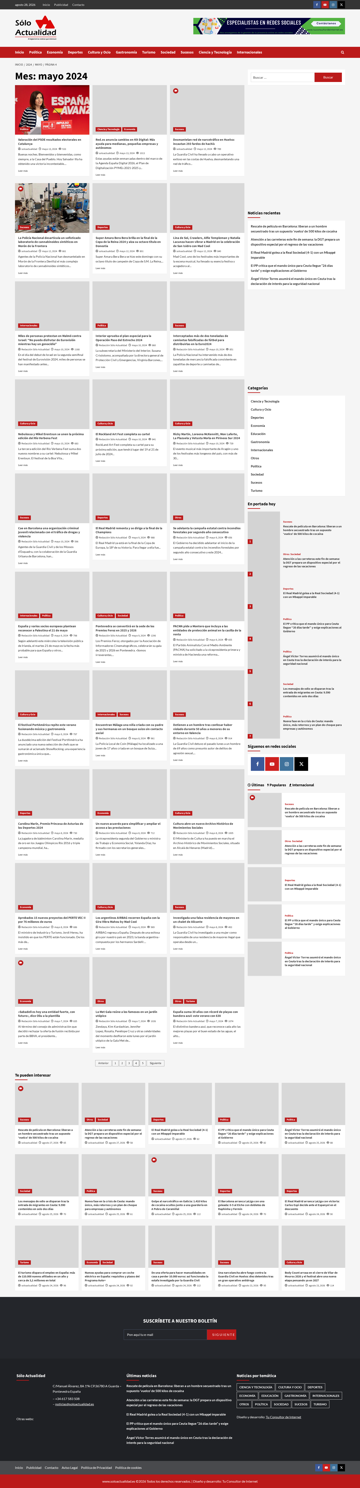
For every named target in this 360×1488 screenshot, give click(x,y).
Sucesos (187, 52)
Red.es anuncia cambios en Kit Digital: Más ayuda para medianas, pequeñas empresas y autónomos (127, 144)
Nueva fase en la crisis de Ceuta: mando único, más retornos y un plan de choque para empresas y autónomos (312, 725)
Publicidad (61, 4)
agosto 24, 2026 (250, 1214)
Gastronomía (126, 52)
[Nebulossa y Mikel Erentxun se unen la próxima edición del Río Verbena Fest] (52, 404)
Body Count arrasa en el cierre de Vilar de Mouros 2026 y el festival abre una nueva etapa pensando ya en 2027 (311, 1276)
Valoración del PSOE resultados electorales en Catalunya (49, 142)
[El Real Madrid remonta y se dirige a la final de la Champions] (129, 498)
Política (35, 52)
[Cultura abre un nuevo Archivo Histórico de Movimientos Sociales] (207, 794)
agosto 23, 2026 (250, 1285)
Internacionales (249, 52)
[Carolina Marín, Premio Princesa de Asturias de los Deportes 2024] (52, 794)
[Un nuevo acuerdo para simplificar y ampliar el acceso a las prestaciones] (129, 794)
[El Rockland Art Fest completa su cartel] (129, 404)
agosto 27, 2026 (50, 1143)
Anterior (103, 1063)
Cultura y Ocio (99, 52)
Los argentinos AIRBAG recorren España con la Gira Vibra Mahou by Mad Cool (128, 920)
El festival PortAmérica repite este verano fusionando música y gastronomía (47, 727)
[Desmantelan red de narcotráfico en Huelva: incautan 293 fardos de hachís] (207, 110)
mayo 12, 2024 (204, 149)
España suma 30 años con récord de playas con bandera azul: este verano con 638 (205, 1014)
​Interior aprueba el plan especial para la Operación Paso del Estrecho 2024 (123, 338)
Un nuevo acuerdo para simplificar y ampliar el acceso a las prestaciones (128, 826)
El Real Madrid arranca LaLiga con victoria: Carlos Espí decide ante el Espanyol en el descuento (312, 1205)
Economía (55, 52)
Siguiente (155, 1063)
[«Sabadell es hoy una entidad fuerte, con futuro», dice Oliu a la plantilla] (52, 982)
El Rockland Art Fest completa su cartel (123, 434)
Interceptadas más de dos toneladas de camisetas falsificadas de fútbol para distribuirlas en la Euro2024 (200, 340)
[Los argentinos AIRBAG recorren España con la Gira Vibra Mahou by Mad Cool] (129, 888)
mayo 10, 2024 (61, 349)
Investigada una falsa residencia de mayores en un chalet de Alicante (206, 920)
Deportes (75, 52)
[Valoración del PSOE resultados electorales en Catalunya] (52, 110)
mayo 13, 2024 (49, 149)
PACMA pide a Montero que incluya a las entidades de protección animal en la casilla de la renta (207, 630)
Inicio (46, 4)
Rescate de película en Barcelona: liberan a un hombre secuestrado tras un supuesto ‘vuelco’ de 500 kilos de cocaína (294, 228)
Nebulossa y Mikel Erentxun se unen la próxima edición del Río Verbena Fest (51, 436)
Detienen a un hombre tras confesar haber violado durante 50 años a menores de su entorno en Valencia (202, 729)
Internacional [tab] (302, 785)
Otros (178, 517)
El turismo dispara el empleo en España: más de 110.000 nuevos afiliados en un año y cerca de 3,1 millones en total (46, 1276)
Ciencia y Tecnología (215, 52)
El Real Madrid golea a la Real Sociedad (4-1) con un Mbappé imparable (293, 255)
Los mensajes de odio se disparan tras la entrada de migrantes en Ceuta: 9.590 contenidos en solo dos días (308, 692)
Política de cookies (128, 1467)
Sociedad (168, 52)
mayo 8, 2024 (139, 738)
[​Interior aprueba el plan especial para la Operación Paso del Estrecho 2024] (129, 306)
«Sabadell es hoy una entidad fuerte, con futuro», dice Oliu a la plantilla (46, 1014)
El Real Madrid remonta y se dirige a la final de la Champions (129, 530)
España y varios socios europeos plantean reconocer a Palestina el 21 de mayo (47, 628)
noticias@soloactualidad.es (74, 1404)
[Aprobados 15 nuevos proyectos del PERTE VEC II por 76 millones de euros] (52, 888)
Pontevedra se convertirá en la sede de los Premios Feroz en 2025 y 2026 (125, 628)
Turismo (148, 52)
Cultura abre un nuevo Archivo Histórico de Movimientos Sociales (203, 826)
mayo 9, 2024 (139, 537)
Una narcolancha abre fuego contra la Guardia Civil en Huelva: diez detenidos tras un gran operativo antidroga (245, 1276)
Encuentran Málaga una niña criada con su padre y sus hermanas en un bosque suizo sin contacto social (129, 729)
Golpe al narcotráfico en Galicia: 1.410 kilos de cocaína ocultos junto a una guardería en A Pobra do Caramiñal (179, 1205)
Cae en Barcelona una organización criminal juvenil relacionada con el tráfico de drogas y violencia (49, 532)
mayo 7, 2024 (61, 1021)
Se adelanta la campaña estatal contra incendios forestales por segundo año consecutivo (207, 530)
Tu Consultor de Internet (283, 1417)
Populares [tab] (277, 785)
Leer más (23, 170)
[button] (342, 52)
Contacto (78, 4)
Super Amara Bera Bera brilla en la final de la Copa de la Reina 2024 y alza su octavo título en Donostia (128, 242)
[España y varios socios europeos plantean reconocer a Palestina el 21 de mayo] (52, 596)
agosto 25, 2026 (250, 1143)
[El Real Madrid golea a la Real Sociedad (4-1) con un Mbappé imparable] (264, 592)
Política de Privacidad (96, 1467)
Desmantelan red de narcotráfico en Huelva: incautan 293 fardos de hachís (204, 142)
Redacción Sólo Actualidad (35, 349)
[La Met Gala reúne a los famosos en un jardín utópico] (129, 982)
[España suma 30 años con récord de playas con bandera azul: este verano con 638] (207, 982)
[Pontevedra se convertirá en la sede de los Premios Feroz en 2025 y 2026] (129, 596)
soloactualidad (29, 149)
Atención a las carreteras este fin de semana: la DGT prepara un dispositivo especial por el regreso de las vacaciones (295, 241)
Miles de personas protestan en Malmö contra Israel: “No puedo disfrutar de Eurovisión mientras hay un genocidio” (49, 340)
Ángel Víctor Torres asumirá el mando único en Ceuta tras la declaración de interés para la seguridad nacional (293, 281)
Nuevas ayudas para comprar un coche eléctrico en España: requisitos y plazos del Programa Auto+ (112, 1276)
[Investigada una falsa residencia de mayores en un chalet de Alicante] (207, 888)
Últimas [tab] (257, 785)
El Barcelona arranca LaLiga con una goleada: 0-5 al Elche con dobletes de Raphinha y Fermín (241, 1205)
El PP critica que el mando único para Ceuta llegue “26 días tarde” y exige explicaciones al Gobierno (292, 268)
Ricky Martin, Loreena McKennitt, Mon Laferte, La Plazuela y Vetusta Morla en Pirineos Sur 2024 (206, 436)
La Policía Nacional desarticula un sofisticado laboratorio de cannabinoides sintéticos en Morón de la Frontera (49, 242)
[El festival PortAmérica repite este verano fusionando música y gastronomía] (52, 695)
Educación (258, 434)
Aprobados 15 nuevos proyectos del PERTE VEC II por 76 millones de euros (52, 920)
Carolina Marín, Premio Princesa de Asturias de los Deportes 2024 (50, 826)
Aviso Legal (70, 1467)
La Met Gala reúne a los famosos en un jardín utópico (126, 1014)
